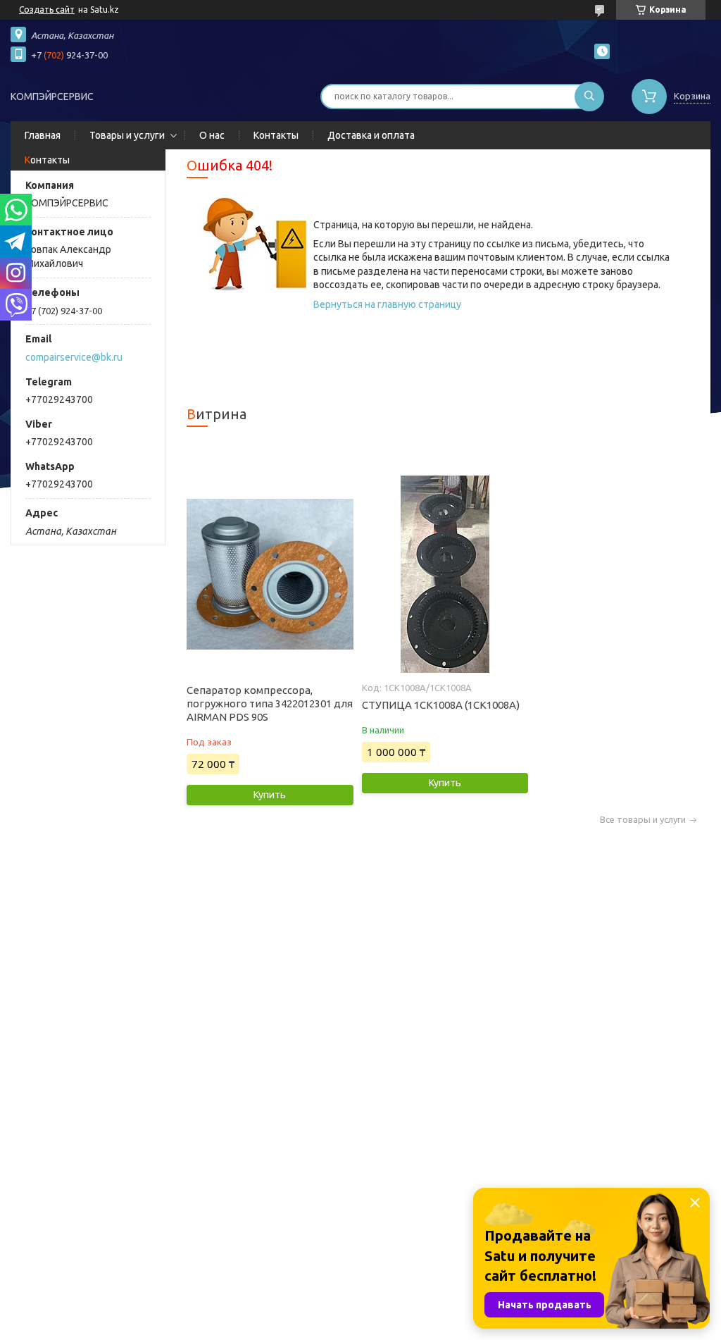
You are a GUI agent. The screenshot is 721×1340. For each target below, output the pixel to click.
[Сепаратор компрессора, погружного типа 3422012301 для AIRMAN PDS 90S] (270, 574)
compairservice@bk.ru (74, 357)
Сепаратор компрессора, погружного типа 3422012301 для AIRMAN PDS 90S (270, 703)
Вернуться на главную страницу (387, 304)
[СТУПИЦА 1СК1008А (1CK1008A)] (445, 574)
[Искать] (589, 96)
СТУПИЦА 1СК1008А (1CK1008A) (441, 705)
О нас (212, 135)
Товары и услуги (127, 135)
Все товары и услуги (643, 819)
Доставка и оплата (371, 135)
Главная (43, 135)
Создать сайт (47, 9)
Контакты (276, 135)
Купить (269, 794)
